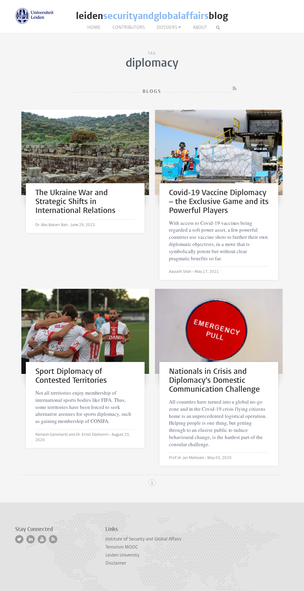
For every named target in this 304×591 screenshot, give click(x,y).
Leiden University (122, 555)
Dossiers (167, 27)
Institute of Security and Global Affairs (143, 539)
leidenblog (152, 16)
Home (94, 27)
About (200, 27)
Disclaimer (115, 563)
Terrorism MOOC (121, 547)
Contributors (129, 27)
